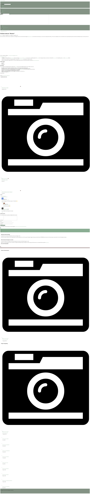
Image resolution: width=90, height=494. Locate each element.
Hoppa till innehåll (2, 0)
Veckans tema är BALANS (5, 468)
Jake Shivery (15, 55)
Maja (1, 35)
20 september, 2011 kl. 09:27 (5, 209)
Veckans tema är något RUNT (5, 486)
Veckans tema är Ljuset (5, 462)
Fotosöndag (3, 31)
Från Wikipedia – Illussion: (3, 56)
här (24, 71)
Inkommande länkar (4, 196)
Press (2, 6)
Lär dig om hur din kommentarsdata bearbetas (20, 226)
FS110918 (6, 75)
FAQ (3, 28)
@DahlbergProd (30, 36)
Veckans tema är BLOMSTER (5, 444)
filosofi (34, 60)
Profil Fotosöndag (4, 26)
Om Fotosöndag (3, 5)
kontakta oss (47, 242)
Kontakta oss (3, 7)
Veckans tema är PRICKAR (5, 456)
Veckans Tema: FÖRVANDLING (6, 450)
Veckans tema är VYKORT (5, 438)
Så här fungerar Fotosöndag (5, 27)
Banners (3, 11)
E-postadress (2, 222)
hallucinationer (21, 59)
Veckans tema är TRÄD (5, 339)
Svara (2, 202)
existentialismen (37, 60)
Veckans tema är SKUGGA (5, 474)
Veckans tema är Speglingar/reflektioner (7, 480)
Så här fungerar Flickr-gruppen (5, 29)
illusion (9, 75)
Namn (1, 221)
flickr (16, 69)
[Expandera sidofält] (0, 227)
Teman (2, 25)
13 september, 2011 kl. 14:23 (6, 204)
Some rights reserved (11, 55)
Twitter (16, 66)
